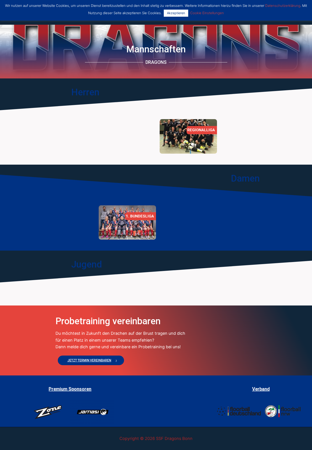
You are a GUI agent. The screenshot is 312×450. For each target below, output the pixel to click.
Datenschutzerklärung (282, 5)
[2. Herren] (188, 136)
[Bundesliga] (127, 222)
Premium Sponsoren (70, 389)
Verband (261, 389)
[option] (125, 122)
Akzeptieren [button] (176, 13)
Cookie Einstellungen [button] (207, 13)
